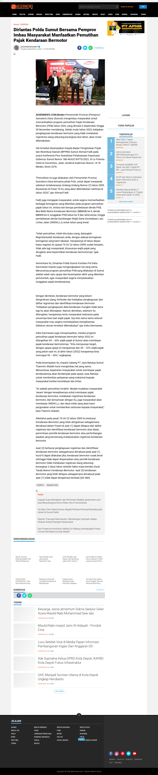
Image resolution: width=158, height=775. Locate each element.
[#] (125, 28)
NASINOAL (134, 14)
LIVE (143, 7)
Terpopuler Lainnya (126, 202)
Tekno (143, 14)
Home (14, 14)
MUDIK (59, 734)
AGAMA (77, 14)
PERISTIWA (49, 14)
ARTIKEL (86, 14)
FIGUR (36, 730)
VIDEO (110, 14)
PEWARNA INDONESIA (42, 737)
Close (81, 739)
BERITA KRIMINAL (40, 727)
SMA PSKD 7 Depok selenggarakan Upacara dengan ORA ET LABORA (127, 142)
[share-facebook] (79, 48)
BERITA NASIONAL (63, 727)
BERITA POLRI (85, 727)
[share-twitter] (85, 48)
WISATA (95, 14)
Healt (103, 14)
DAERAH (24, 24)
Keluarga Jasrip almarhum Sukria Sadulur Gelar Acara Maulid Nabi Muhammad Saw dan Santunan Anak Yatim (71, 613)
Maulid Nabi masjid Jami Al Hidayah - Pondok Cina (69, 628)
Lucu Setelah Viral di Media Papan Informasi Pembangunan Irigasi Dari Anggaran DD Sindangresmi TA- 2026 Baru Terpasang (68, 646)
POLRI (82, 737)
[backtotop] (79, 715)
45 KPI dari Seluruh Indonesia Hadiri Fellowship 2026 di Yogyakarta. (129, 180)
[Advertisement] (59, 703)
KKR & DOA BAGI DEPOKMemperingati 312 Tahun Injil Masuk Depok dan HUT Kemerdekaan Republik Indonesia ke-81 (128, 155)
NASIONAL (83, 734)
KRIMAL (125, 14)
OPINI (58, 14)
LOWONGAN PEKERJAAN (42, 734)
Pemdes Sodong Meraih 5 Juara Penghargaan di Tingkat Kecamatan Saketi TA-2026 (129, 192)
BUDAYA (39, 14)
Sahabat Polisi (52, 485)
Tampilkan (100, 590)
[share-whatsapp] (90, 48)
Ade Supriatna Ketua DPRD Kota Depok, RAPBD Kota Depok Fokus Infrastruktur (70, 660)
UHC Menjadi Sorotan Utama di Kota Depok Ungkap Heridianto (68, 677)
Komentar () (99, 48)
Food (117, 14)
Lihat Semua (59, 691)
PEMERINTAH (67, 14)
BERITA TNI (15, 730)
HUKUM (31, 14)
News (13, 737)
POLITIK (22, 14)
